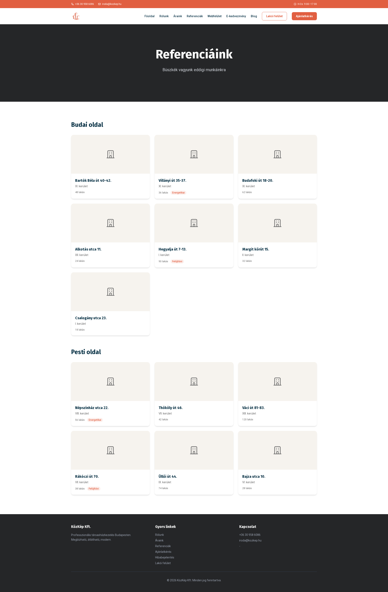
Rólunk (164, 16)
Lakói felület (274, 16)
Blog (254, 16)
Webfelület (214, 16)
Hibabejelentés (164, 557)
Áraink (177, 16)
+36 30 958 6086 (84, 4)
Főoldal (149, 16)
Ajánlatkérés (304, 16)
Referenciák (195, 16)
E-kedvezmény (236, 16)
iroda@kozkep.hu (111, 4)
